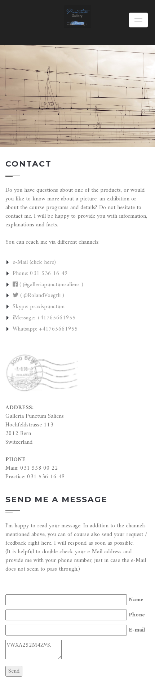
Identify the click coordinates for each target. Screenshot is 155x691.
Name (136, 599)
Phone (137, 615)
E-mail (137, 630)
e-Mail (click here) (34, 262)
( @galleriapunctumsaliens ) (50, 285)
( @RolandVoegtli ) (41, 296)
